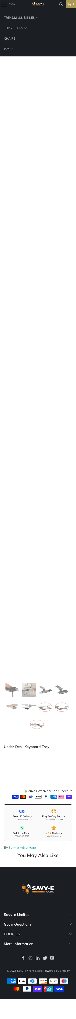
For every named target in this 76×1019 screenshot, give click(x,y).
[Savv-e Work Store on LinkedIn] (38, 958)
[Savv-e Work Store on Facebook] (23, 958)
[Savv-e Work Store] (38, 4)
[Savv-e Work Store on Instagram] (31, 958)
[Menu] (2, 4)
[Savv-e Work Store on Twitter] (45, 958)
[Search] (61, 4)
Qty (6, 761)
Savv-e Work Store (29, 971)
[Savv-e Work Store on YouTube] (52, 958)
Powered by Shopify (56, 971)
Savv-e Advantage (22, 847)
